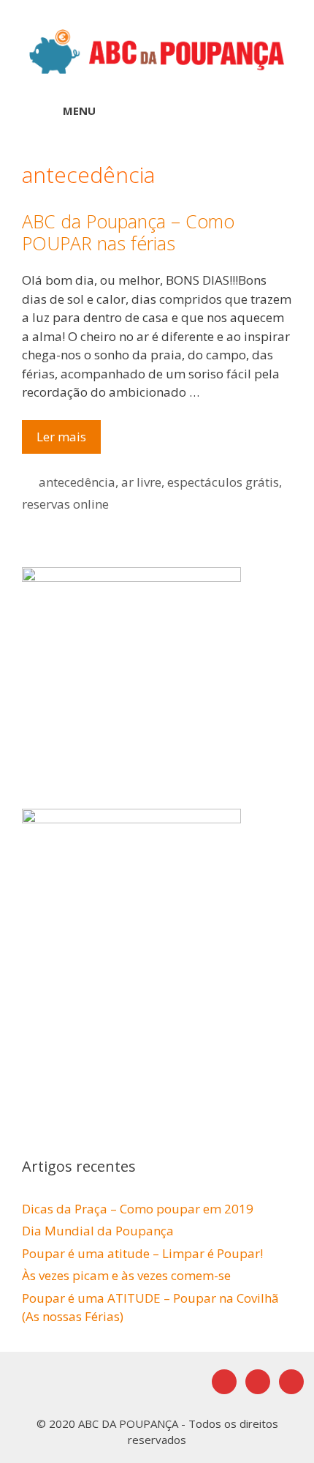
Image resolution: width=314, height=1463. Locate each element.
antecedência (77, 482)
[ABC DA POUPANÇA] (157, 50)
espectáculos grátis (223, 482)
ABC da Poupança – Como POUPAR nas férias (128, 232)
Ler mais (69, 440)
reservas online (65, 503)
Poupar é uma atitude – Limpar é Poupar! (142, 1253)
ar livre (141, 482)
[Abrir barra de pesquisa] (263, 110)
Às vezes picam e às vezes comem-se (126, 1275)
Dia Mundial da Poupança (98, 1230)
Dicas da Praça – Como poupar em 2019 (137, 1208)
